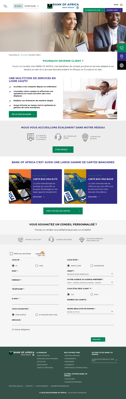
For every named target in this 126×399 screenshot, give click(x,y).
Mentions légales (16, 386)
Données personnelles (60, 386)
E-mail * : (16, 299)
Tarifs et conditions (45, 368)
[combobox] (90, 274)
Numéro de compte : (77, 300)
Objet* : (78, 272)
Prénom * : (17, 280)
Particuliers (70, 379)
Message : (16, 320)
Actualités (41, 361)
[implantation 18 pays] (121, 65)
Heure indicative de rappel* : (81, 310)
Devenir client (112, 10)
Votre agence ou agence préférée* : (85, 281)
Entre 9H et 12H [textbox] (73, 312)
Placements (69, 365)
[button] (5, 6)
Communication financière (47, 359)
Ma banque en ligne (92, 10)
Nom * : (15, 271)
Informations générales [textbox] (78, 274)
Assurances (69, 361)
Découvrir (37, 197)
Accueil (24, 55)
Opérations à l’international (76, 368)
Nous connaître (43, 355)
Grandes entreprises (73, 382)
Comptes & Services (72, 355)
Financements (70, 359)
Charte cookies (42, 386)
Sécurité (29, 386)
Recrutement (42, 365)
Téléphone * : (18, 289)
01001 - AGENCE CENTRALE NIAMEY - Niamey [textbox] (84, 283)
